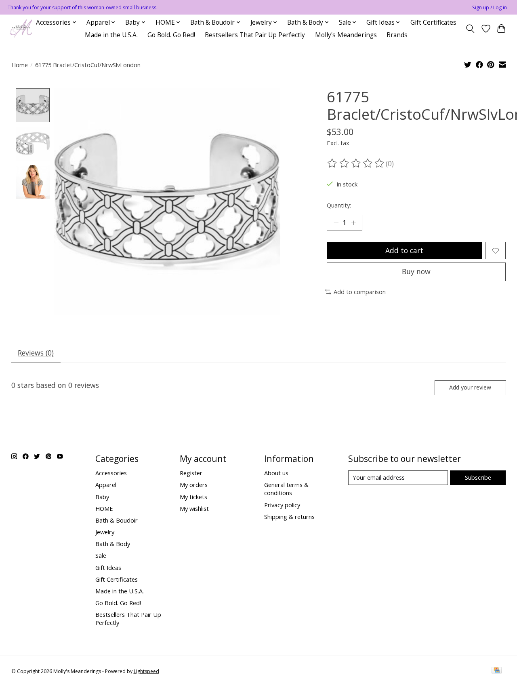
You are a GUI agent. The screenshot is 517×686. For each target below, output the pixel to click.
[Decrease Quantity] (336, 223)
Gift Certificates (433, 22)
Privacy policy (282, 505)
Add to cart (404, 250)
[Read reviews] (356, 163)
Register (191, 473)
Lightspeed (146, 671)
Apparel (105, 485)
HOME (104, 508)
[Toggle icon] (470, 28)
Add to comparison (360, 292)
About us (276, 473)
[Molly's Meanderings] (21, 28)
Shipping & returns (289, 516)
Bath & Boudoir (116, 520)
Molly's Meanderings (346, 35)
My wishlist (194, 508)
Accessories (111, 473)
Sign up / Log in (489, 7)
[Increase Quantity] (353, 223)
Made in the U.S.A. (111, 35)
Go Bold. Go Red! (171, 35)
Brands (397, 35)
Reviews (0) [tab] (36, 353)
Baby (102, 497)
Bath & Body (112, 544)
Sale (100, 555)
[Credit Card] (497, 671)
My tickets (193, 497)
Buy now (416, 271)
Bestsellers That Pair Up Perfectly (255, 35)
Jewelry (104, 532)
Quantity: (339, 205)
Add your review (470, 387)
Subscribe (478, 477)
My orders (194, 485)
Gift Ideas (108, 567)
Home (19, 65)
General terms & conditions (286, 489)
